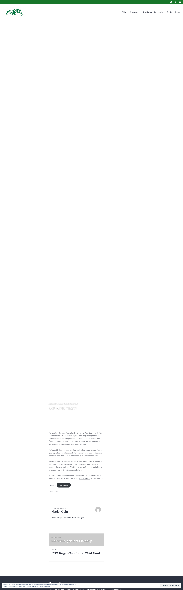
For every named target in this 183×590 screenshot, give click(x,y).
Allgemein (53, 404)
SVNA (124, 12)
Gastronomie (158, 12)
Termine (169, 12)
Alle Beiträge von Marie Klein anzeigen (68, 518)
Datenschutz (47, 586)
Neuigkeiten (147, 12)
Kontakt (177, 12)
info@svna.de (84, 479)
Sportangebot (134, 12)
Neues (60, 404)
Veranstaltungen (70, 404)
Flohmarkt (52, 485)
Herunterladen (64, 485)
